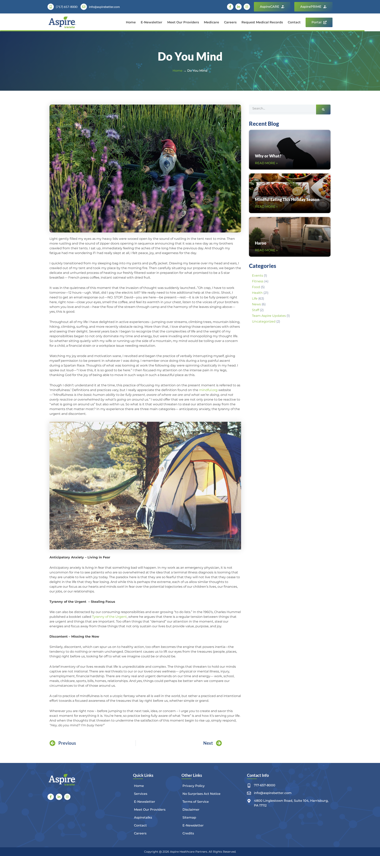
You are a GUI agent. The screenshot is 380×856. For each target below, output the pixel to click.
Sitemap (189, 817)
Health (257, 293)
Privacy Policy (193, 786)
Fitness (257, 281)
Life (254, 298)
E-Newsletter (151, 22)
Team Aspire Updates (269, 316)
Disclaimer (191, 809)
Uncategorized (264, 321)
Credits (188, 833)
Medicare (211, 22)
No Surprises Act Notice (201, 794)
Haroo (260, 243)
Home (131, 22)
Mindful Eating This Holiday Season (287, 199)
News (256, 304)
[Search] (323, 109)
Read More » (266, 163)
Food (256, 287)
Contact (294, 22)
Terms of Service (195, 802)
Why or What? (268, 155)
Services (140, 794)
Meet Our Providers (183, 22)
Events (257, 275)
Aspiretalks (143, 817)
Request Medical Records (262, 22)
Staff (255, 310)
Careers (230, 22)
